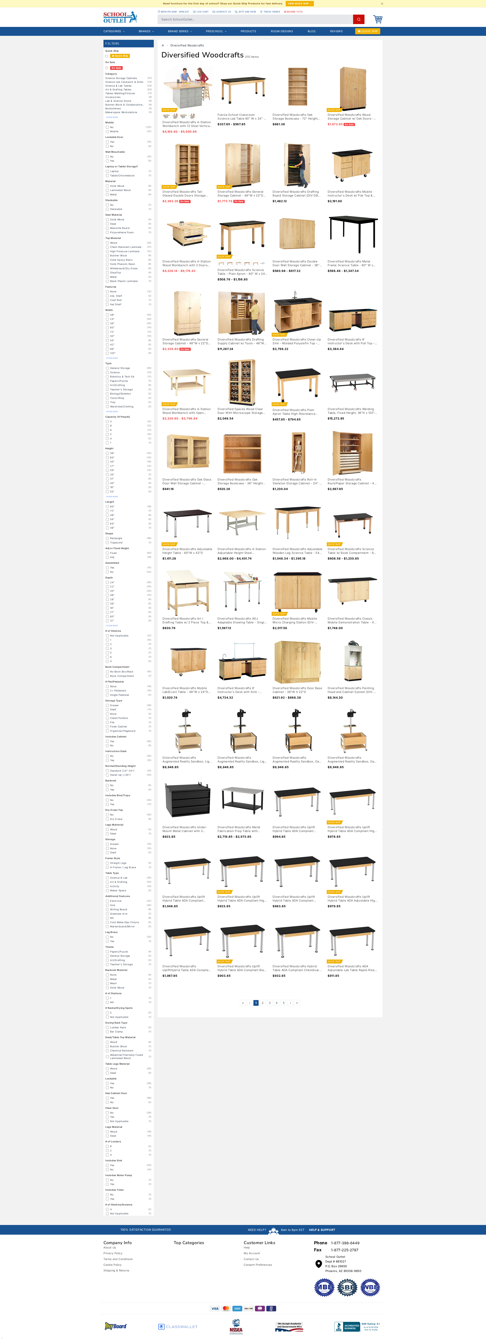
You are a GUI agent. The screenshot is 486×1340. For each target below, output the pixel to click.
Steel (113, 223)
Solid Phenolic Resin (122, 264)
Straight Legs (118, 863)
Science (115, 372)
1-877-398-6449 (345, 1243)
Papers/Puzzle (119, 381)
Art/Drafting (117, 385)
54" (112, 340)
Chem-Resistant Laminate (125, 247)
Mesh (113, 983)
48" (112, 314)
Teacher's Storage (121, 389)
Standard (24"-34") (122, 770)
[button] (378, 19)
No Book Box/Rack (121, 671)
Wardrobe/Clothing (121, 406)
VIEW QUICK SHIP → (300, 3)
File (112, 722)
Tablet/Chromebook (122, 175)
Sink (112, 905)
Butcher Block (118, 255)
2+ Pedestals (118, 690)
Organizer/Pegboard (123, 730)
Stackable (116, 209)
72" (112, 331)
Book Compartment (122, 676)
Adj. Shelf (116, 295)
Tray (112, 402)
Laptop (114, 171)
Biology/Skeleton (120, 393)
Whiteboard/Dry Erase (124, 268)
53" (112, 491)
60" (112, 327)
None (113, 291)
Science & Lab (119, 877)
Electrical (116, 900)
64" (112, 523)
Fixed (113, 553)
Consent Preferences (258, 1264)
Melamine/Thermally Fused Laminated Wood (126, 1057)
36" (112, 323)
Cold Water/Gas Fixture (124, 922)
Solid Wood (117, 186)
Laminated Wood (120, 190)
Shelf (113, 709)
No (112, 127)
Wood (113, 242)
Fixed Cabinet (118, 726)
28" (112, 599)
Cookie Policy (112, 1264)
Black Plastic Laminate (124, 281)
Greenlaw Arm (118, 913)
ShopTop (115, 272)
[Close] (382, 3)
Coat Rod (116, 300)
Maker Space (118, 890)
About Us (109, 1247)
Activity (114, 886)
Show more (112, 117)
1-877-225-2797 (344, 1250)
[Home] (162, 45)
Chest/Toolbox (119, 718)
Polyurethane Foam (122, 232)
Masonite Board (119, 228)
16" (112, 608)
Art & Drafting (118, 882)
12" (112, 620)
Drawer (114, 705)
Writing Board (118, 909)
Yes (112, 141)
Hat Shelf (115, 304)
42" (112, 344)
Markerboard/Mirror (122, 926)
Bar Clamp (116, 1031)
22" (112, 586)
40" (112, 483)
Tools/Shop (117, 398)
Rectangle (116, 538)
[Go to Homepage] (128, 17)
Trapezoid (116, 542)
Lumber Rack (118, 1027)
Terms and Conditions (118, 1259)
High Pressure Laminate (124, 251)
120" (113, 353)
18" (112, 487)
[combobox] (261, 19)
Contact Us (251, 1259)
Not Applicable (119, 635)
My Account (252, 1253)
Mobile (114, 131)
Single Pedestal (119, 694)
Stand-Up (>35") (120, 774)
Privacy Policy (112, 1253)
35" (112, 474)
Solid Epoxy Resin (121, 259)
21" (112, 612)
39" (112, 470)
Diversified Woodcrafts (187, 45)
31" (112, 478)
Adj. (112, 557)
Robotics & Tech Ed (122, 376)
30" (112, 336)
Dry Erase (116, 819)
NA (112, 918)
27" (112, 466)
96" (112, 349)
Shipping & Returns (116, 1270)
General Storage (120, 368)
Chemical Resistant (121, 1050)
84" (112, 457)
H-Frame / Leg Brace (123, 867)
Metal (113, 194)
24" (112, 319)
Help (247, 1247)
